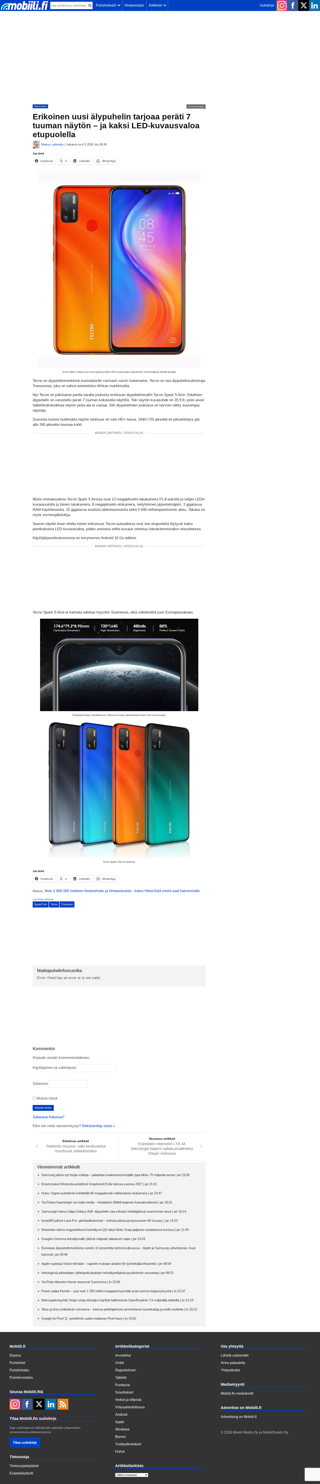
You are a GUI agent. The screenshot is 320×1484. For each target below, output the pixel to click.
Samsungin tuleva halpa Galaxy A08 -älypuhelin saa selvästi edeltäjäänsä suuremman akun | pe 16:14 (113, 1211)
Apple (119, 1422)
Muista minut (46, 1098)
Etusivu (15, 1355)
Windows (122, 1429)
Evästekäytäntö (21, 1473)
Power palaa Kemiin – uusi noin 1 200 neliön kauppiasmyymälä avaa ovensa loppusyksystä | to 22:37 (113, 1291)
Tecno (54, 904)
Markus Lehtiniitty (52, 144)
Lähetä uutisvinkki (235, 1355)
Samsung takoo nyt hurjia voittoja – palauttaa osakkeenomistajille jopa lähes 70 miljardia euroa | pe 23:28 (115, 1175)
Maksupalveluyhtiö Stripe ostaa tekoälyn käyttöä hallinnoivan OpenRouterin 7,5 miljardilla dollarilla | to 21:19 (117, 1300)
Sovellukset (124, 1392)
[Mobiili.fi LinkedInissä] (314, 5)
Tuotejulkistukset (128, 1444)
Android (121, 1414)
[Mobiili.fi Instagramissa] (281, 5)
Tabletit (120, 1377)
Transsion (67, 904)
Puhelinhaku (19, 1370)
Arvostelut (123, 1355)
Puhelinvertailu (21, 1377)
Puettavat (122, 1385)
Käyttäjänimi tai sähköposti (54, 1068)
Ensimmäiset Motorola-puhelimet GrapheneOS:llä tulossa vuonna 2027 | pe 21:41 (99, 1184)
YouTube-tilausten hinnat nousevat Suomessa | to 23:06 (80, 1282)
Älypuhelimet (40, 106)
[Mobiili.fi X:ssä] (303, 5)
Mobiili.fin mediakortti (237, 1393)
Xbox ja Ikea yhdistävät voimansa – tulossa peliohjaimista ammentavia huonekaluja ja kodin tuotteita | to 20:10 (119, 1309)
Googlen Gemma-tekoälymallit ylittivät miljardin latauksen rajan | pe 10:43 (93, 1239)
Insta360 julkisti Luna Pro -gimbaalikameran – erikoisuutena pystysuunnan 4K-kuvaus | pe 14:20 (109, 1220)
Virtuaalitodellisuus (130, 1407)
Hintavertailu (134, 5)
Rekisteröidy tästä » (98, 1126)
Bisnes (120, 1437)
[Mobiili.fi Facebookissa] (292, 5)
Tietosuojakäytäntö (24, 1466)
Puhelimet (17, 1363)
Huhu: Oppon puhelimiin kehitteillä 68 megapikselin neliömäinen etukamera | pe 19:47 (101, 1193)
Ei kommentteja (196, 106)
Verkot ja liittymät (128, 1400)
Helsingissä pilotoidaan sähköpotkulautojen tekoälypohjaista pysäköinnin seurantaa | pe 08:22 (107, 1273)
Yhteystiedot (230, 1370)
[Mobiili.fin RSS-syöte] (62, 1404)
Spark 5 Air (40, 904)
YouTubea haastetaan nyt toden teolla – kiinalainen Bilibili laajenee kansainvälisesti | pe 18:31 (106, 1202)
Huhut (120, 1451)
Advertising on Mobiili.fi (239, 1417)
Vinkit (119, 1363)
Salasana (40, 1083)
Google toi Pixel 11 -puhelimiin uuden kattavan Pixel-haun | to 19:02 (88, 1318)
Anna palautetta (233, 1363)
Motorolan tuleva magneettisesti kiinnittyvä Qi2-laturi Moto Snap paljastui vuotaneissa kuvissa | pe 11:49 (115, 1230)
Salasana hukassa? (48, 1117)
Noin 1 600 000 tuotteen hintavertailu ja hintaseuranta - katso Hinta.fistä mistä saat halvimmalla (122, 891)
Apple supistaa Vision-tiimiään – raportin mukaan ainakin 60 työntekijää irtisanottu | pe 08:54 (106, 1263)
